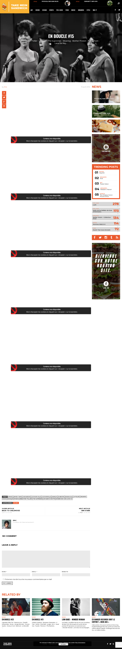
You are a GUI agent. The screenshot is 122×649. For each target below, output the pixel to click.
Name (4, 571)
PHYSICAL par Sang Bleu (50, 1)
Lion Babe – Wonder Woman (73, 619)
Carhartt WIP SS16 (90, 1)
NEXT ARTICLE (84, 508)
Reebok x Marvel (106, 189)
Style (35, 1)
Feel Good (59, 10)
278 (116, 204)
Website (65, 571)
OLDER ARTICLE (8, 508)
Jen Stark (85, 510)
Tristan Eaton (104, 184)
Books (38, 10)
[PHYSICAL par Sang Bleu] (67, 3)
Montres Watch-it (99, 224)
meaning (83, 496)
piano (16, 499)
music (4, 499)
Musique (10, 499)
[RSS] (117, 237)
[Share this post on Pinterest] (4, 106)
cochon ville (36, 496)
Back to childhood (11, 510)
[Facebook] (95, 237)
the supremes (37, 499)
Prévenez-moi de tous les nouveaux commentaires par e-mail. (28, 579)
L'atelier (76, 496)
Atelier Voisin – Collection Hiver (102, 218)
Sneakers (81, 10)
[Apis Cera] (106, 126)
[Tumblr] (111, 237)
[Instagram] (106, 237)
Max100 (102, 173)
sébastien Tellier (26, 499)
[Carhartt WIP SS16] (110, 3)
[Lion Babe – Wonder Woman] (76, 607)
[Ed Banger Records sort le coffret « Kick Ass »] (106, 607)
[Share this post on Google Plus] (4, 102)
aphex (10, 496)
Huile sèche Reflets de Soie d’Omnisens (102, 211)
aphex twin (18, 496)
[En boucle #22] (16, 607)
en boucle (68, 496)
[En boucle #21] (46, 607)
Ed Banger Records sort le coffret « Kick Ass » (103, 620)
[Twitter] (100, 237)
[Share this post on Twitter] (4, 97)
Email (34, 571)
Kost (101, 178)
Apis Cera (98, 128)
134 (116, 218)
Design (44, 10)
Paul (81, 512)
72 (117, 229)
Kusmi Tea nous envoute (101, 230)
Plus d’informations (80, 642)
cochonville (46, 496)
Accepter (63, 644)
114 (116, 223)
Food (67, 10)
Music (73, 10)
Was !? (95, 10)
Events (51, 10)
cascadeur (26, 496)
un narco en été (49, 499)
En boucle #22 (8, 619)
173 (116, 211)
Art (31, 10)
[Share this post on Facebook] (4, 93)
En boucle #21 (38, 619)
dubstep (61, 496)
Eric (5, 87)
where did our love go (64, 499)
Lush (94, 204)
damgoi (54, 496)
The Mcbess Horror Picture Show (106, 195)
